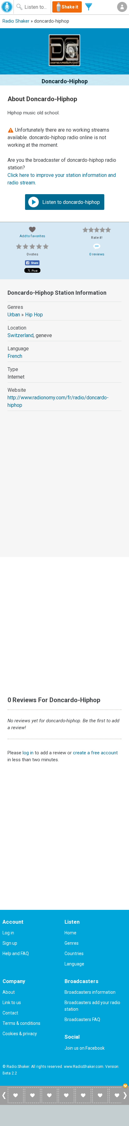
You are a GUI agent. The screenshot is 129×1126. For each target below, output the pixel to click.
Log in (8, 932)
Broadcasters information (90, 992)
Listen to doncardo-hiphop (70, 202)
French (15, 356)
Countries (74, 953)
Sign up (10, 943)
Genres (71, 943)
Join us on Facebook (84, 1048)
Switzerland (21, 335)
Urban (14, 315)
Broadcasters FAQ (82, 1019)
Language (74, 963)
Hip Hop (34, 315)
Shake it (70, 6)
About (9, 992)
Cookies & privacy (20, 1033)
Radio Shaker (16, 21)
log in (28, 753)
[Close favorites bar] (126, 1086)
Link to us (12, 1002)
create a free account (95, 753)
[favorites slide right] (125, 1098)
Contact (10, 1012)
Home (70, 932)
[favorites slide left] (4, 1098)
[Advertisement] (64, 490)
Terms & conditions (21, 1023)
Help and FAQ (16, 953)
